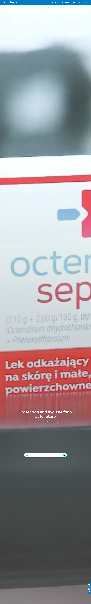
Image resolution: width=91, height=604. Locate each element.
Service (74, 2)
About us (55, 455)
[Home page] (10, 2)
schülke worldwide (65, 2)
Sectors (41, 455)
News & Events (55, 2)
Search (64, 455)
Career (79, 2)
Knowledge (48, 455)
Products (35, 455)
